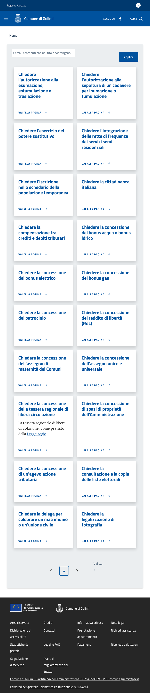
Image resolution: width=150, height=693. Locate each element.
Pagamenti (84, 644)
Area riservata (19, 622)
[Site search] (140, 18)
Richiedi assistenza (123, 630)
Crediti (48, 622)
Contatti (49, 630)
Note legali (118, 622)
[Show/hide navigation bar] (5, 18)
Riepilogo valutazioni (124, 644)
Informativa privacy (90, 622)
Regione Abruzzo (16, 5)
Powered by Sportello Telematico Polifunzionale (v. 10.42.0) (49, 686)
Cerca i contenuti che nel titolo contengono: (42, 52)
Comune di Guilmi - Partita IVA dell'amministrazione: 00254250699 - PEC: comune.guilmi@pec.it (74, 679)
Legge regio (36, 434)
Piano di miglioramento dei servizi (56, 664)
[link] (33, 112)
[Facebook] (118, 18)
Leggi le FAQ (52, 644)
